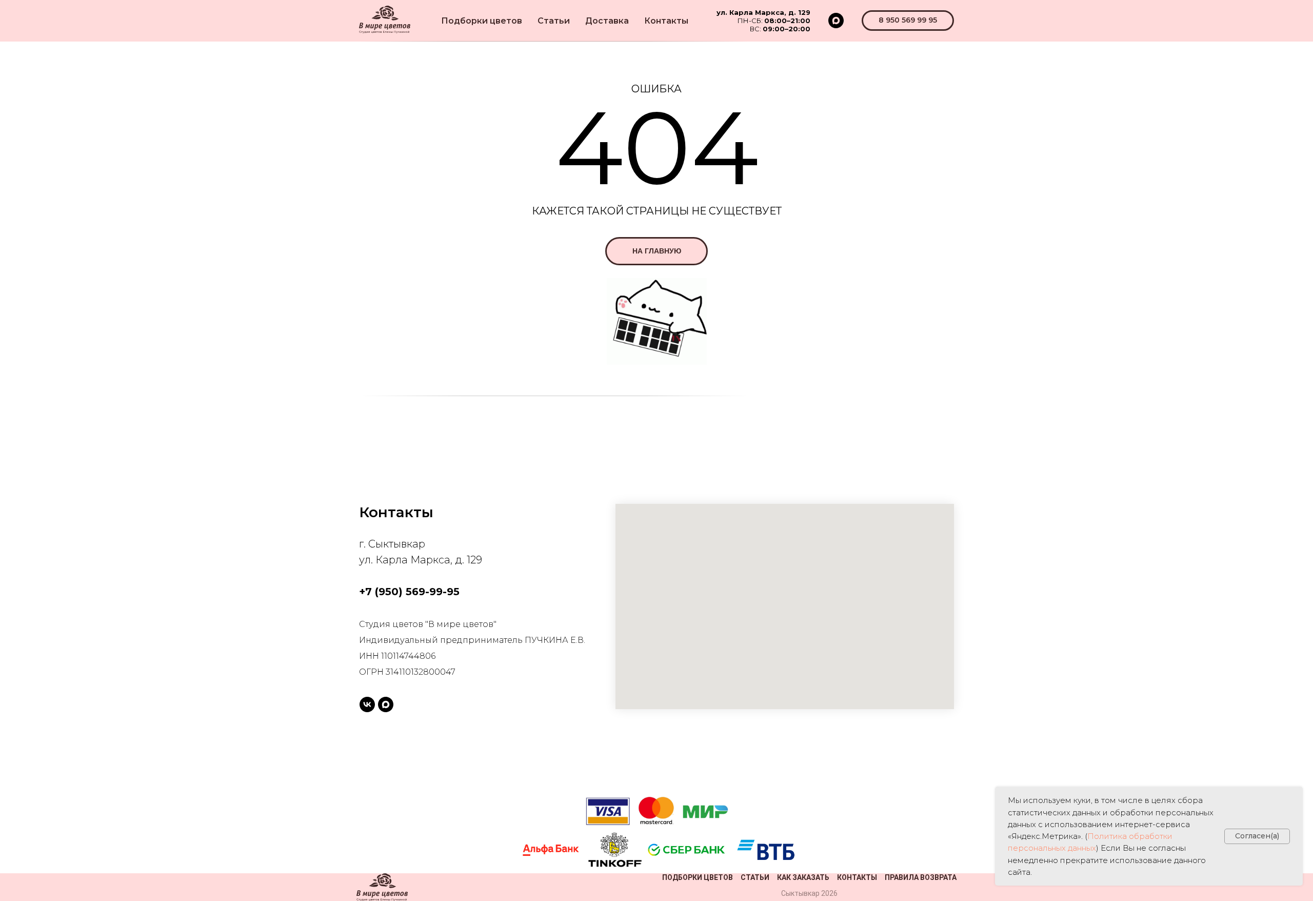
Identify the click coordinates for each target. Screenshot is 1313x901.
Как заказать (803, 877)
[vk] (367, 704)
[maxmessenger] (836, 20)
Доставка (607, 21)
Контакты (666, 21)
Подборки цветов (481, 21)
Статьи (554, 21)
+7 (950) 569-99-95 (409, 591)
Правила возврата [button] (921, 877)
